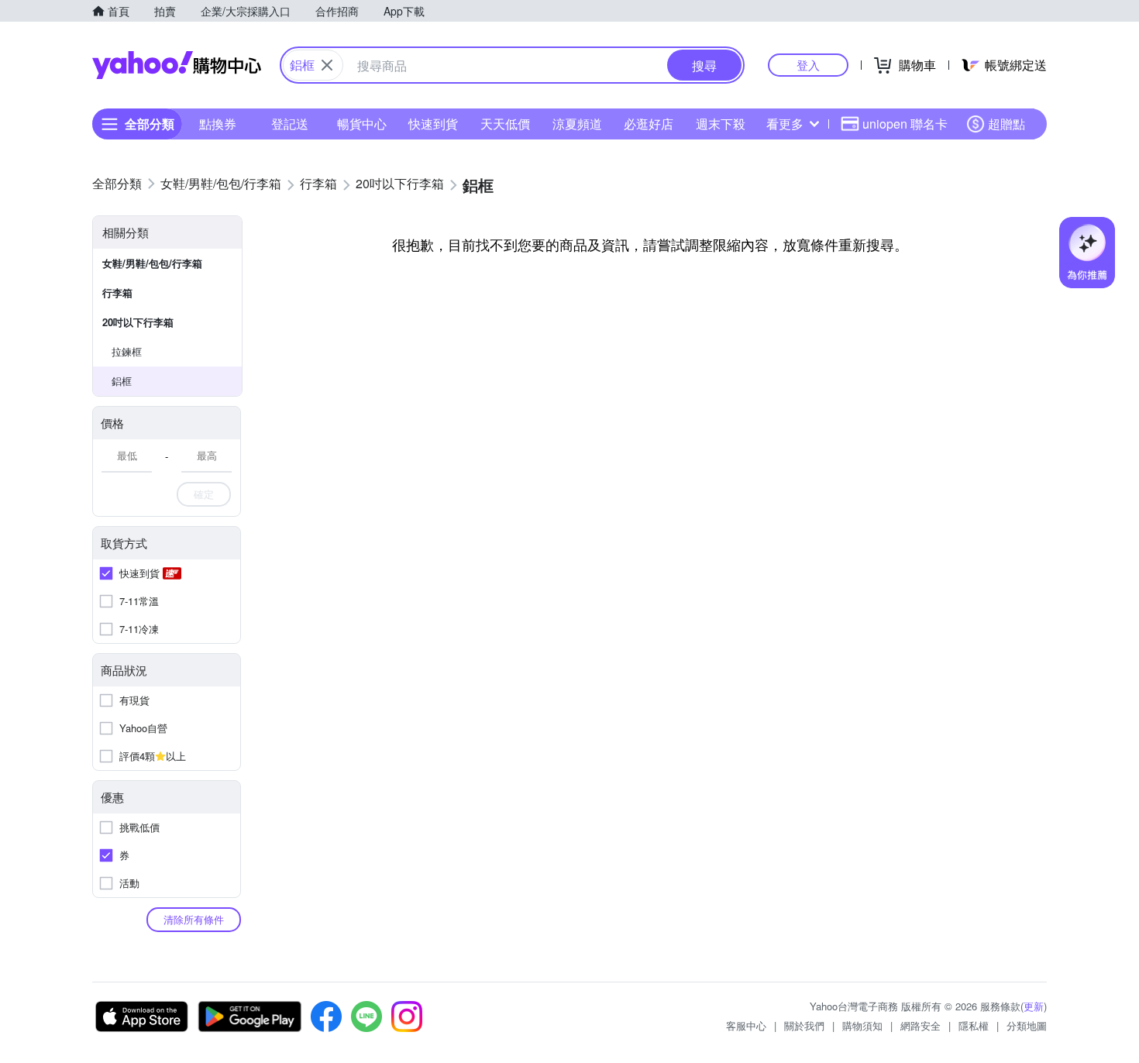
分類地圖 (1027, 1025)
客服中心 (746, 1025)
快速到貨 (433, 123)
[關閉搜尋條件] (327, 65)
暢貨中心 (362, 123)
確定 (204, 494)
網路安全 (920, 1025)
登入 (808, 65)
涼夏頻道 (577, 123)
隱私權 (973, 1025)
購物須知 (862, 1025)
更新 (1034, 1006)
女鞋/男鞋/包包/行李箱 (152, 263)
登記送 (289, 123)
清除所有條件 (193, 919)
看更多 (784, 123)
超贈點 (1006, 123)
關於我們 (804, 1025)
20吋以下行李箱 (138, 322)
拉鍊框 (127, 351)
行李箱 (117, 292)
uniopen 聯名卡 (905, 123)
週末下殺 (720, 123)
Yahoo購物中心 (176, 65)
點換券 (217, 123)
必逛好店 (648, 123)
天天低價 (505, 123)
